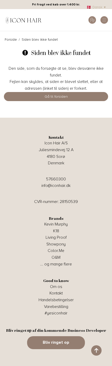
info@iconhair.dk (56, 185)
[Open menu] (104, 20)
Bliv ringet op (56, 342)
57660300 (56, 179)
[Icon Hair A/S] (23, 20)
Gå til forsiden (56, 96)
